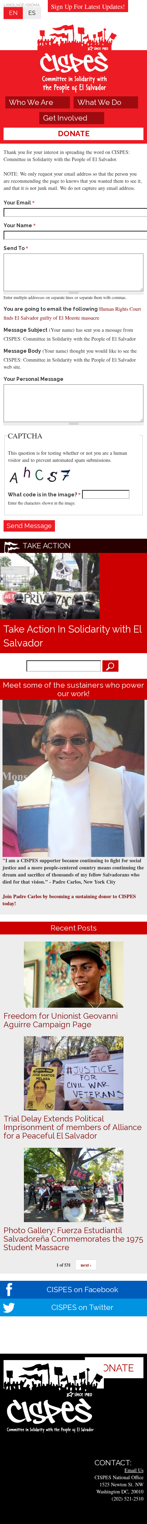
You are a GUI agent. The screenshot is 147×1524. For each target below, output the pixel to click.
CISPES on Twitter (82, 1307)
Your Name (20, 225)
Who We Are (31, 102)
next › (86, 1265)
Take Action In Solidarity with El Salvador (72, 636)
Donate (74, 133)
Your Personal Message (34, 379)
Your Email (19, 202)
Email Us (134, 1470)
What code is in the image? (44, 494)
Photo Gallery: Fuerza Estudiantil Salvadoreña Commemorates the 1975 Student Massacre (73, 1239)
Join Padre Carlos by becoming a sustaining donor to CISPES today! (69, 899)
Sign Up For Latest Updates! (88, 6)
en (13, 12)
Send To (16, 248)
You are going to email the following (51, 309)
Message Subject (25, 330)
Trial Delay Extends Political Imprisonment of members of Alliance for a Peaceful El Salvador (73, 1127)
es (32, 12)
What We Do (99, 102)
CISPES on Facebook (82, 1289)
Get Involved (65, 117)
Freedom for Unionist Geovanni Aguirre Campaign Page (61, 1020)
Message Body (22, 351)
